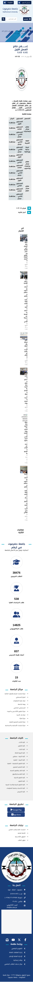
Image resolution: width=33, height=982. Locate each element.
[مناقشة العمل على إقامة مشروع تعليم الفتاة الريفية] (23, 238)
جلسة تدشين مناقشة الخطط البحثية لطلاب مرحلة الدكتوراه (25, 390)
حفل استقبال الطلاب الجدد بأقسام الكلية (25, 348)
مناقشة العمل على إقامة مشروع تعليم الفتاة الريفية (25, 251)
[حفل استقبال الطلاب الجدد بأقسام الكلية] (23, 336)
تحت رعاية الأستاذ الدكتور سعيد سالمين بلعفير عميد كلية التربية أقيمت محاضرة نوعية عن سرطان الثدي (25, 300)
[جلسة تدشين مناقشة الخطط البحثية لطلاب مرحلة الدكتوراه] (23, 371)
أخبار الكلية (22, 212)
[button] (8, 2)
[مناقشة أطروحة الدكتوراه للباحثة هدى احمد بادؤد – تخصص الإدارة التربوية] (23, 417)
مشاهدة (12, 122)
